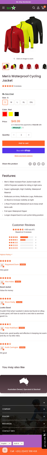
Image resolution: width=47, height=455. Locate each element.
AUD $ (16, 443)
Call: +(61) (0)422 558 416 (23, 451)
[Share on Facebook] (30, 163)
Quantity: (6, 135)
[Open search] (34, 7)
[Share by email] (43, 163)
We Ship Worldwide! (23, 2)
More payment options (24, 156)
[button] (8, 86)
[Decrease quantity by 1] (13, 135)
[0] (42, 7)
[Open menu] (3, 8)
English (4, 443)
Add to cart (23, 143)
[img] (5, 261)
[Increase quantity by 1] (28, 135)
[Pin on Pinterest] (34, 163)
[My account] (38, 7)
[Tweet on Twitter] (38, 163)
